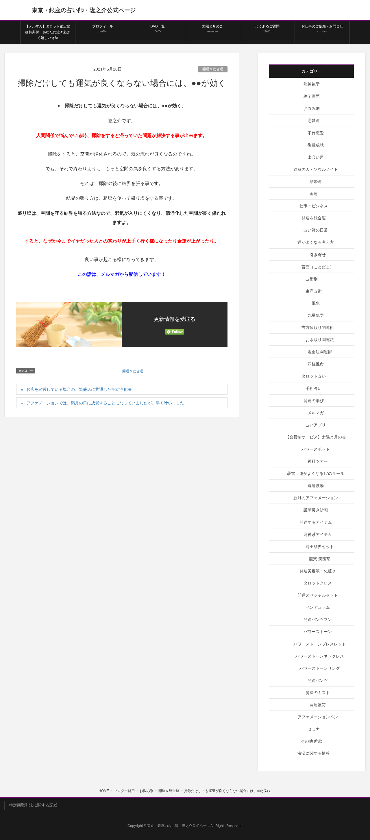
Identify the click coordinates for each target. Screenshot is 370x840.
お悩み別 (312, 108)
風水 (316, 303)
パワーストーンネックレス (319, 656)
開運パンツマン (318, 619)
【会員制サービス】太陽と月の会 (315, 437)
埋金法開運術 (320, 351)
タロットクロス (318, 583)
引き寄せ (318, 254)
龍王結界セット (320, 546)
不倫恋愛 (316, 133)
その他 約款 (311, 741)
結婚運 (316, 181)
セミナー (316, 729)
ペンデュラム (318, 607)
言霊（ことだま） (317, 266)
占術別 (312, 279)
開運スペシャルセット (317, 595)
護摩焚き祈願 (316, 510)
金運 (314, 193)
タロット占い (313, 376)
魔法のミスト (318, 692)
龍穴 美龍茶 (319, 558)
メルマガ (316, 412)
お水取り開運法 (320, 339)
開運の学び (314, 400)
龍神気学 (312, 84)
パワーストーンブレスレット (319, 644)
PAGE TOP (355, 809)
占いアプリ (316, 425)
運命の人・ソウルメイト (315, 169)
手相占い (314, 388)
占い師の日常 (316, 230)
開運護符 (318, 704)
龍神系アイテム (318, 534)
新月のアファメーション (315, 497)
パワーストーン (318, 631)
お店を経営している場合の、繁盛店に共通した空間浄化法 (79, 389)
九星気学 (316, 315)
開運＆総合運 (212, 69)
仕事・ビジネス (313, 205)
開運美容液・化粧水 (317, 571)
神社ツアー (318, 461)
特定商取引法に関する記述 (33, 805)
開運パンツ (318, 680)
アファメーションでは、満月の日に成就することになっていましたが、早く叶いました (105, 403)
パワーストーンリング (319, 668)
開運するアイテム (315, 522)
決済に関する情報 (313, 753)
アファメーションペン (317, 717)
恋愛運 (314, 120)
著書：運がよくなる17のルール (315, 473)
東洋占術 (314, 291)
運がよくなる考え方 (315, 242)
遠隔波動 (316, 485)
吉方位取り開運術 (317, 327)
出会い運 (316, 157)
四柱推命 (316, 364)
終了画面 (312, 96)
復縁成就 (316, 145)
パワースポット (315, 449)
